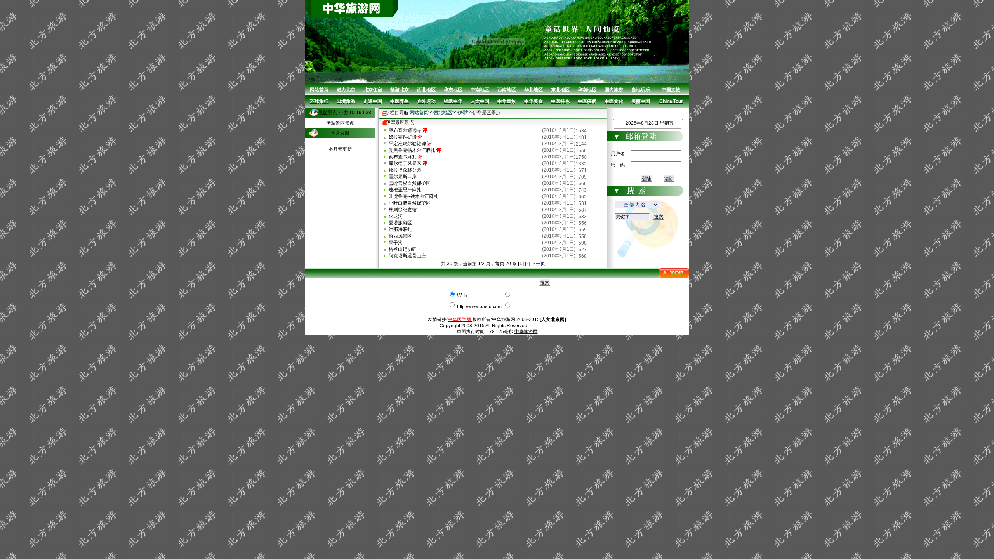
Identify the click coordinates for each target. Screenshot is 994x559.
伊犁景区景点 (340, 123)
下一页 (538, 263)
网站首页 (419, 112)
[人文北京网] (553, 319)
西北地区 (443, 112)
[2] (527, 263)
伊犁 (462, 112)
